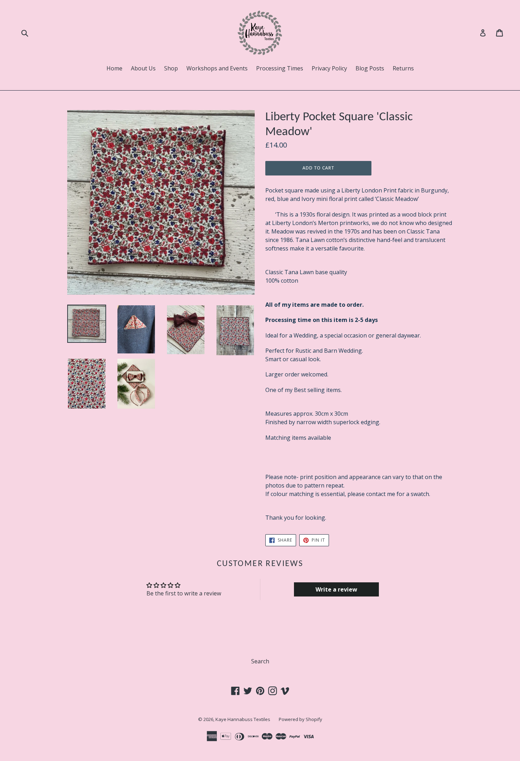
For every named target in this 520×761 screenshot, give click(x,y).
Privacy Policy (329, 68)
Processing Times (279, 68)
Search (260, 661)
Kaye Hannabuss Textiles (242, 719)
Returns (403, 68)
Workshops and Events (217, 68)
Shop (171, 68)
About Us (143, 68)
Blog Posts (370, 68)
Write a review (336, 589)
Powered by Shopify (300, 719)
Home (114, 68)
